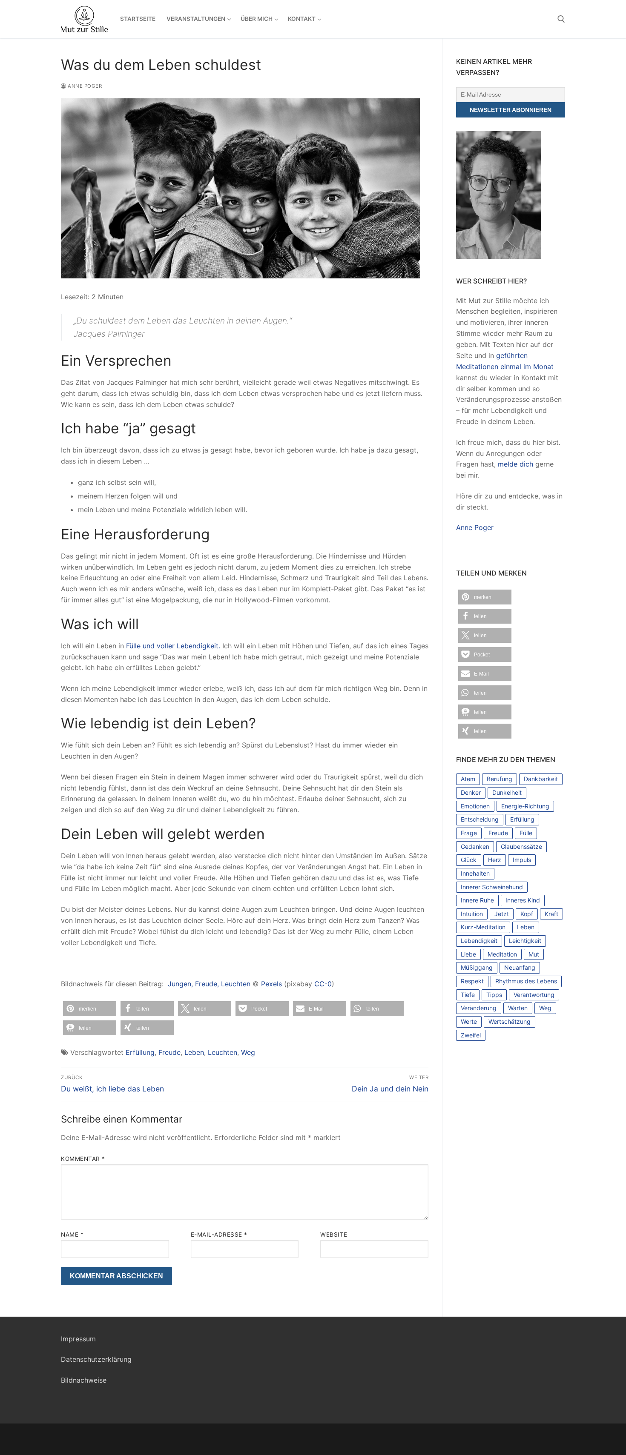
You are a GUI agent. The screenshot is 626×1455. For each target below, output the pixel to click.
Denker (471, 792)
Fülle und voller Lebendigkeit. (173, 646)
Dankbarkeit (541, 778)
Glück (469, 859)
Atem (468, 778)
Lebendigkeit (479, 940)
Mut (533, 954)
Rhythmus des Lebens (526, 981)
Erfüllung (140, 1052)
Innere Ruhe (477, 900)
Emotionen (475, 806)
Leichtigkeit (525, 940)
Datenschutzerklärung (96, 1359)
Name (72, 1234)
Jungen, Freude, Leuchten (209, 984)
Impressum (78, 1339)
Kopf (526, 913)
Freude (169, 1052)
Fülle (526, 832)
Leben (194, 1052)
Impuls (522, 859)
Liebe (468, 954)
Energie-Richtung (525, 806)
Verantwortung (534, 994)
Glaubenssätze (521, 846)
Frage (469, 832)
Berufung (499, 778)
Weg (248, 1052)
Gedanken (475, 846)
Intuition (472, 913)
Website (333, 1234)
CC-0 (323, 984)
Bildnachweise (83, 1380)
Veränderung (479, 1007)
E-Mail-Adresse (219, 1234)
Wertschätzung (509, 1021)
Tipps (494, 994)
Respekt (472, 981)
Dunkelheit (507, 792)
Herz (494, 859)
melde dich (515, 464)
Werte (469, 1021)
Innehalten (475, 873)
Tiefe (468, 994)
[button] (89, 1008)
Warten (518, 1007)
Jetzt (501, 913)
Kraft (551, 913)
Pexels (271, 984)
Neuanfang (519, 967)
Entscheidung (480, 819)
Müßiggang (477, 967)
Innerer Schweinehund (492, 887)
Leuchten (222, 1052)
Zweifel (471, 1035)
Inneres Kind (522, 900)
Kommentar (83, 1158)
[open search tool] (561, 19)
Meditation (502, 954)
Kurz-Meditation (483, 927)
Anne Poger (84, 86)
